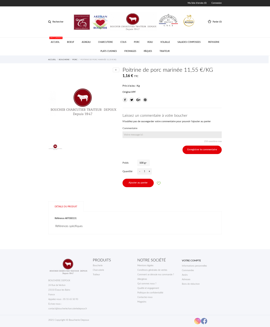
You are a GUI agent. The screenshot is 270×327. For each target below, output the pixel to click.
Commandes (188, 270)
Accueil (56, 40)
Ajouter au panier (138, 182)
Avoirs (185, 275)
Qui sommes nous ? (146, 284)
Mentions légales (145, 266)
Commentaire (129, 128)
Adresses (186, 279)
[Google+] (138, 99)
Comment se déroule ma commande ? (155, 275)
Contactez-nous (144, 297)
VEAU (150, 42)
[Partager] (125, 99)
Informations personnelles (194, 266)
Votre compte (191, 260)
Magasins (141, 302)
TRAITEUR (165, 51)
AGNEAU (86, 42)
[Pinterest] (145, 99)
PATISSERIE (213, 42)
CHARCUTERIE (105, 42)
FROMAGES (130, 51)
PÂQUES (148, 51)
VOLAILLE (165, 42)
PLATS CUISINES (108, 51)
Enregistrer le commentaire (202, 149)
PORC (137, 42)
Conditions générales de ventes (152, 270)
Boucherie (97, 266)
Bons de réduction (191, 284)
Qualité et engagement (148, 288)
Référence (59, 218)
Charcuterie (98, 270)
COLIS (123, 42)
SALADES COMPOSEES (189, 42)
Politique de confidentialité (150, 293)
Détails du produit (66, 207)
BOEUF (70, 42)
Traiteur (96, 275)
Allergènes (142, 279)
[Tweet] (131, 99)
